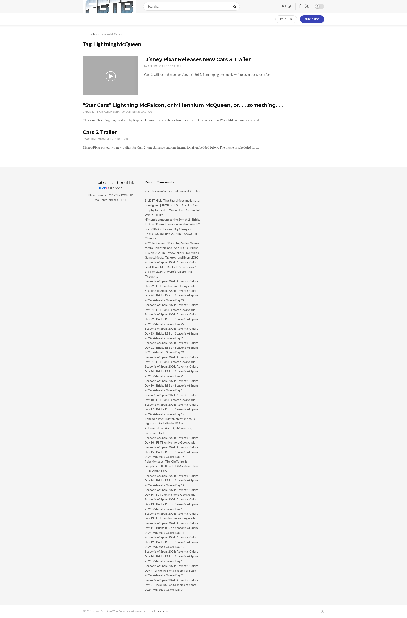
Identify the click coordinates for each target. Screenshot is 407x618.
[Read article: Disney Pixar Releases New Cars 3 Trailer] (110, 75)
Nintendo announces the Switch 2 (177, 224)
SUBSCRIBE (312, 19)
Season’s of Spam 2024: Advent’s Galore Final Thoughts (171, 271)
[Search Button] (235, 6)
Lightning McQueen (111, 34)
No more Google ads (181, 286)
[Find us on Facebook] (300, 6)
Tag (95, 34)
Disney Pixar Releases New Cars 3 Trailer (197, 59)
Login (288, 6)
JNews (95, 611)
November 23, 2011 (135, 111)
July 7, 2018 (168, 66)
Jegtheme (163, 611)
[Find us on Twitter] (307, 6)
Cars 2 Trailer (100, 132)
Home (86, 34)
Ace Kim (152, 66)
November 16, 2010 (111, 139)
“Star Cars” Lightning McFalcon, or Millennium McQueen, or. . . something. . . (183, 105)
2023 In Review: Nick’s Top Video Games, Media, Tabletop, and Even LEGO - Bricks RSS (172, 247)
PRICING (286, 19)
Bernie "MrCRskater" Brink (102, 111)
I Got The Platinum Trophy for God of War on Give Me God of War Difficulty (172, 210)
